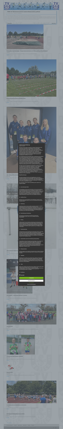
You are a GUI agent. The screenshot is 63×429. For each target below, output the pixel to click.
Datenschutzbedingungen (31, 284)
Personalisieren (31, 282)
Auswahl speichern (31, 280)
